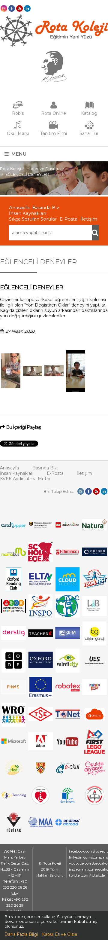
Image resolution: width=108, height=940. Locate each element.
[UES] (94, 666)
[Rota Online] (53, 108)
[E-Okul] (68, 773)
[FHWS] (13, 692)
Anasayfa (19, 207)
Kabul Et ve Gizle (59, 934)
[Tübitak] (14, 830)
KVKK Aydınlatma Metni (25, 478)
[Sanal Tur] (89, 128)
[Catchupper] (13, 526)
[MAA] (40, 826)
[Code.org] (14, 671)
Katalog (89, 113)
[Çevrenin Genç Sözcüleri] (67, 616)
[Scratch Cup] (94, 693)
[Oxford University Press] (40, 667)
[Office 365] (94, 722)
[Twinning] (13, 797)
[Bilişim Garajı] (94, 644)
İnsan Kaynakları (27, 213)
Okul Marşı (18, 133)
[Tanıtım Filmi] (53, 128)
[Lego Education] (67, 527)
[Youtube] (68, 752)
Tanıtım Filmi (53, 133)
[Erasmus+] (40, 697)
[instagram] (4, 8)
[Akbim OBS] (67, 637)
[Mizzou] (40, 527)
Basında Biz (45, 207)
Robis (18, 113)
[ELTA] (40, 584)
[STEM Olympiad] (13, 611)
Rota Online (53, 113)
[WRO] (14, 725)
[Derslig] (13, 638)
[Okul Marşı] (17, 128)
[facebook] (12, 8)
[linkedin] (27, 8)
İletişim (88, 219)
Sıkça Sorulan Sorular (33, 219)
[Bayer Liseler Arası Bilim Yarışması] (94, 614)
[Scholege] (40, 560)
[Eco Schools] (68, 801)
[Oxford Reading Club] (13, 590)
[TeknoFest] (94, 586)
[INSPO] (40, 617)
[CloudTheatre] (68, 590)
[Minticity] (68, 671)
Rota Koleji (10, 168)
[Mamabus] (13, 554)
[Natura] (94, 529)
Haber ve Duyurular (45, 168)
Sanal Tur (89, 133)
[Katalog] (89, 108)
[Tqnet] (67, 717)
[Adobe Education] (40, 749)
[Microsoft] (13, 746)
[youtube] (19, 8)
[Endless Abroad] (67, 824)
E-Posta (68, 219)
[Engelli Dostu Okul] (41, 803)
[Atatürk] (54, 81)
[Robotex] (67, 690)
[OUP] (94, 554)
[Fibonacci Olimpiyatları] (67, 553)
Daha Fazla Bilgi (21, 934)
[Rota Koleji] (54, 45)
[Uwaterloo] (40, 772)
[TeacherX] (40, 635)
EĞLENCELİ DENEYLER (27, 174)
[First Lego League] (94, 752)
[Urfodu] (13, 777)
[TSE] (40, 719)
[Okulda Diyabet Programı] (94, 773)
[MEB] (94, 803)
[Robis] (18, 107)
